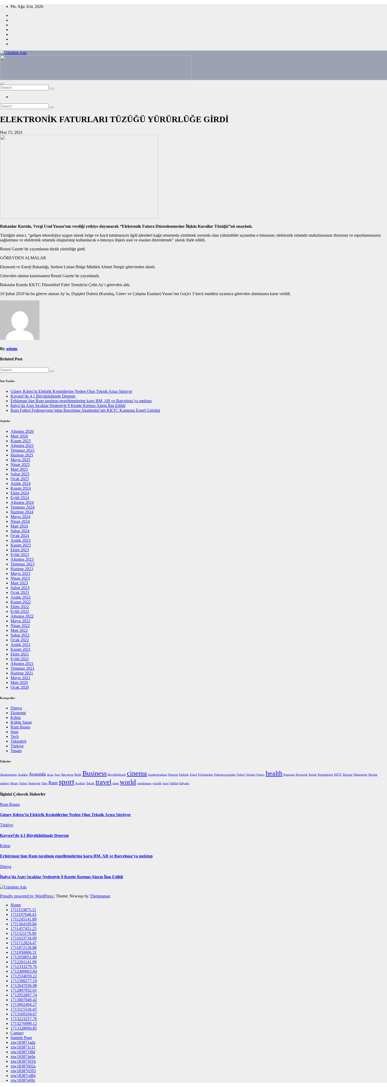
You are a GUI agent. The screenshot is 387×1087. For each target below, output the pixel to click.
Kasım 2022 (21, 602)
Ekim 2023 (20, 550)
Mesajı (14, 783)
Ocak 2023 (20, 592)
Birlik (78, 774)
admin (11, 348)
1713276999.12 (24, 1023)
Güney (260, 774)
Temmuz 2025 (22, 450)
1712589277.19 (24, 981)
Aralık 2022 (21, 597)
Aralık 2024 (21, 483)
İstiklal (174, 783)
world (128, 782)
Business (94, 773)
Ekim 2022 (20, 606)
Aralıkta (23, 774)
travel (103, 782)
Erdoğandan (205, 774)
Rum (53, 782)
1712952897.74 (24, 995)
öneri (166, 783)
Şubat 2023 (20, 587)
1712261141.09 (24, 962)
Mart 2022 (19, 630)
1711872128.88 (24, 947)
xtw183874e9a (23, 1056)
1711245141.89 (24, 919)
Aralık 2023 (21, 540)
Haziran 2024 (22, 512)
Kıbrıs (16, 717)
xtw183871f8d (23, 1052)
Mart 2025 (19, 469)
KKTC (338, 774)
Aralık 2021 (21, 644)
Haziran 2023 (22, 569)
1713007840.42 (24, 999)
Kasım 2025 (21, 441)
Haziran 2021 (22, 673)
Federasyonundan (225, 774)
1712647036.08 (24, 985)
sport (66, 781)
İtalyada (184, 783)
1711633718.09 (24, 938)
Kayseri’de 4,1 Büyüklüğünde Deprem (43, 396)
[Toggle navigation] (2, 84)
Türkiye (17, 746)
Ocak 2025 (20, 479)
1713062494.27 (24, 1004)
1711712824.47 (24, 943)
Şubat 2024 (20, 531)
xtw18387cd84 (23, 1075)
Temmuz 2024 (22, 507)
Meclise (373, 774)
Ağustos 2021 (22, 663)
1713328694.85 (24, 1028)
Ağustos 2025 (22, 445)
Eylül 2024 (20, 497)
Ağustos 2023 (22, 559)
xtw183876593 (23, 1071)
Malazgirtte (360, 774)
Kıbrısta (348, 774)
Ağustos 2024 (22, 502)
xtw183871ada (23, 1042)
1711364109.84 (24, 924)
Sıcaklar (80, 783)
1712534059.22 (24, 976)
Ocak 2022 (20, 640)
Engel (193, 774)
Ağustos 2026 (22, 431)
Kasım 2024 (21, 488)
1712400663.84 (24, 971)
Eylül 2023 (20, 554)
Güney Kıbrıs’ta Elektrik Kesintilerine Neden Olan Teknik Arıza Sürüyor (71, 391)
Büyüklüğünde (117, 774)
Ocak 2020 (20, 687)
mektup (4, 783)
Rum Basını (20, 727)
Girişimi (250, 774)
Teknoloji (18, 741)
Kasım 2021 (21, 649)
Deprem (173, 774)
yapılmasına (144, 783)
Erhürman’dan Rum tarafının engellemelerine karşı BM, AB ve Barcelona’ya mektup (81, 401)
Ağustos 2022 (22, 616)
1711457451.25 (24, 928)
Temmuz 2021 (22, 668)
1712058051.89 (24, 957)
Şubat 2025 (20, 474)
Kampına (289, 774)
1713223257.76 (24, 1018)
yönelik (157, 783)
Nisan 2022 (20, 625)
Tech (15, 736)
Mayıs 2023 (20, 573)
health (274, 773)
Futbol (241, 774)
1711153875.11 (23, 909)
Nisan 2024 (20, 521)
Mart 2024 (19, 526)
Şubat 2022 (20, 635)
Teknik (90, 783)
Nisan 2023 (20, 578)
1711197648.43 (23, 914)
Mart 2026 (19, 436)
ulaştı (115, 783)
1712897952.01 (24, 990)
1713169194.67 (24, 1014)
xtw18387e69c (23, 1080)
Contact (17, 1033)
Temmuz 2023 (22, 564)
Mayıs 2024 (20, 516)
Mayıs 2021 (20, 678)
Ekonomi (18, 713)
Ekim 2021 (20, 654)
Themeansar (100, 896)
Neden (23, 783)
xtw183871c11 (23, 1047)
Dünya (16, 708)
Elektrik (184, 774)
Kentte (313, 774)
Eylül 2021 (20, 659)
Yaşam (16, 750)
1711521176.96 (23, 933)
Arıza (50, 774)
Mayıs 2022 (20, 621)
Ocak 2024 (20, 535)
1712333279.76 (24, 966)
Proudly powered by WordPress (27, 896)
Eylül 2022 (20, 611)
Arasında (37, 774)
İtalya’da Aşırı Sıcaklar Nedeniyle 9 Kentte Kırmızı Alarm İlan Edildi (68, 405)
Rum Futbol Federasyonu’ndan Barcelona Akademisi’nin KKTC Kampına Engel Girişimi (85, 410)
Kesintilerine (325, 774)
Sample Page (21, 1037)
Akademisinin (8, 774)
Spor (14, 731)
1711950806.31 (24, 952)
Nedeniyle (34, 783)
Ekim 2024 (20, 493)
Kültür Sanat (21, 722)
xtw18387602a (23, 1066)
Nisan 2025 (20, 464)
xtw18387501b (23, 1061)
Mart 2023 (19, 583)
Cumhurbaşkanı (157, 774)
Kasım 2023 (21, 545)
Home (16, 905)
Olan (44, 783)
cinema (137, 773)
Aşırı (57, 774)
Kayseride (302, 774)
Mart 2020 (19, 682)
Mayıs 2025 (20, 460)
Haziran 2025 (22, 455)
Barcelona (67, 774)
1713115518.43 (24, 1009)
